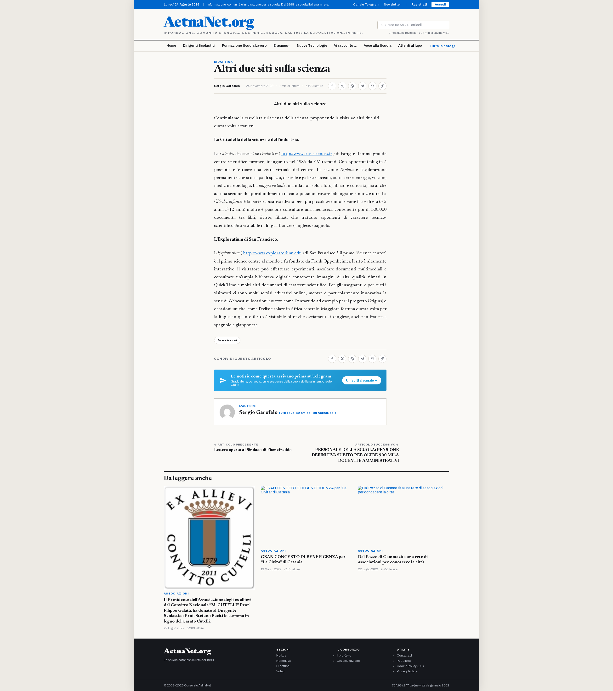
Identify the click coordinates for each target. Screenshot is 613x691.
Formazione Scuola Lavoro (244, 45)
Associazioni (227, 340)
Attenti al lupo (410, 45)
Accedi (440, 4)
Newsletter (392, 4)
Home (171, 45)
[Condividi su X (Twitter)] (342, 86)
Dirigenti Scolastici (199, 45)
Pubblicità (404, 660)
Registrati (419, 4)
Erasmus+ (281, 45)
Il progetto (344, 655)
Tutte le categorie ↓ (446, 46)
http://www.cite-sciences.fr (306, 154)
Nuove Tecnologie (312, 45)
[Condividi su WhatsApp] (352, 86)
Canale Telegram (366, 4)
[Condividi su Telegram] (362, 86)
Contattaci (404, 655)
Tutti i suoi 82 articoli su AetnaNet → (307, 413)
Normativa (283, 660)
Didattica (223, 61)
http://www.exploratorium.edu (272, 253)
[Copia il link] (382, 86)
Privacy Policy (407, 671)
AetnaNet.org (209, 23)
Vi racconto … (345, 45)
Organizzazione (348, 660)
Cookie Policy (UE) (410, 666)
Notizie (281, 655)
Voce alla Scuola (378, 45)
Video (280, 671)
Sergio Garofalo (227, 86)
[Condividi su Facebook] (332, 86)
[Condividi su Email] (372, 86)
